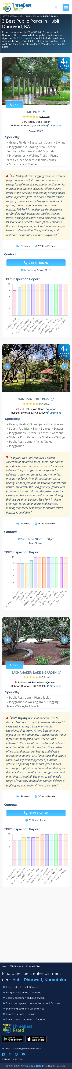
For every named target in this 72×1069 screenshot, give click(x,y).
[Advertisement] (36, 926)
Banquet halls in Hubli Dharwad (23, 992)
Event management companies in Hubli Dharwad (33, 1003)
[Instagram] (16, 1054)
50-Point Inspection (24, 38)
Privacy (7, 1059)
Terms (19, 1059)
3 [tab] (37, 96)
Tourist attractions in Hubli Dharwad (26, 1019)
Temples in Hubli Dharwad (20, 1014)
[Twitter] (10, 1054)
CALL (15, 104)
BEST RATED (8, 16)
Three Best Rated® (33, 1065)
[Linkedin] (30, 1054)
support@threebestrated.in (27, 1048)
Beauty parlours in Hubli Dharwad (25, 997)
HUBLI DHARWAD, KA (28, 16)
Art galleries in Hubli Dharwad (22, 987)
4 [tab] (39, 96)
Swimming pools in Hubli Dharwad (25, 1008)
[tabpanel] (36, 81)
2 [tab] (34, 96)
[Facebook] (3, 1054)
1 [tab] (31, 96)
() (44, 116)
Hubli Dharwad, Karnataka (39, 979)
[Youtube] (23, 1054)
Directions (55, 125)
